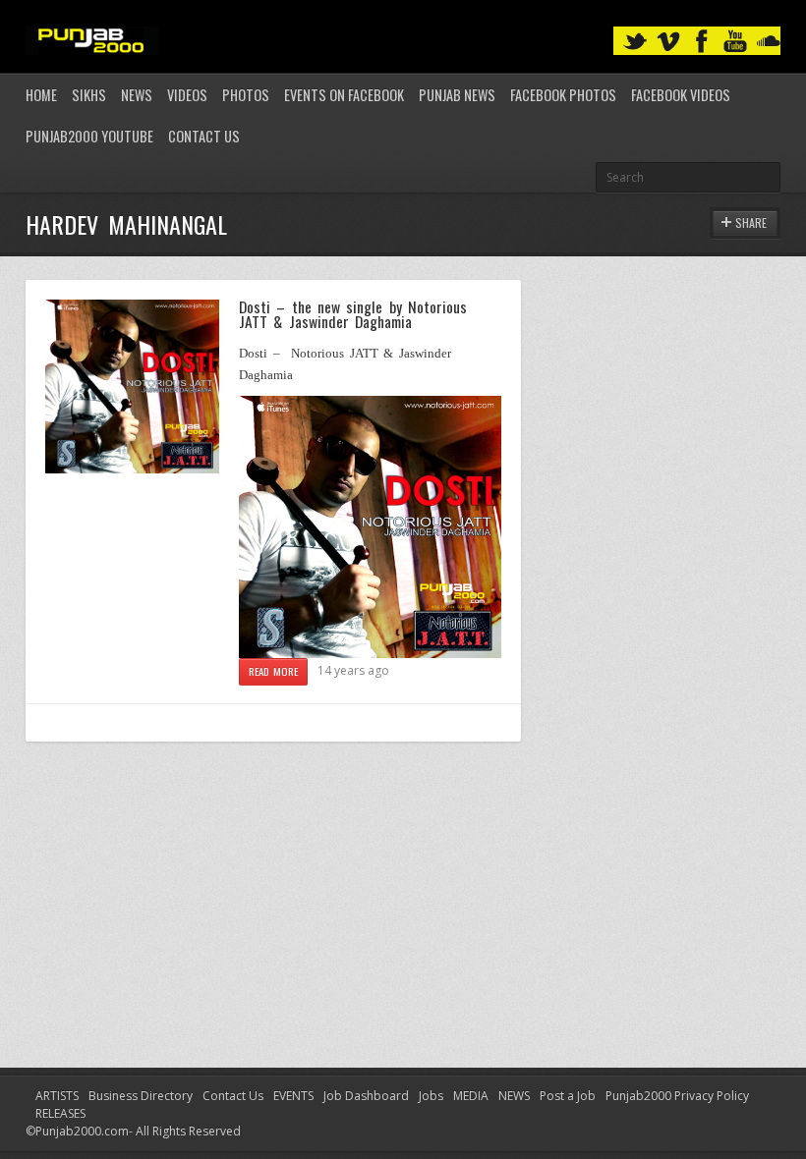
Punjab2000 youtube (89, 136)
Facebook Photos (563, 94)
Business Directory (140, 1095)
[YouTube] (735, 41)
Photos (245, 94)
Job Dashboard (366, 1095)
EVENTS (293, 1095)
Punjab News (457, 94)
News (136, 94)
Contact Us (204, 136)
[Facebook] (702, 41)
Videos (187, 94)
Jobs (431, 1095)
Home (41, 94)
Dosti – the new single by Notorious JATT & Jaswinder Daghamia (353, 314)
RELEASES (60, 1113)
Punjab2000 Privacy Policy (677, 1095)
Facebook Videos (680, 94)
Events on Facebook (344, 94)
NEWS (514, 1095)
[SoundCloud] (768, 41)
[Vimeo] (668, 41)
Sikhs (89, 94)
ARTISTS (57, 1095)
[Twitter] (635, 41)
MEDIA (471, 1095)
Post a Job (568, 1095)
